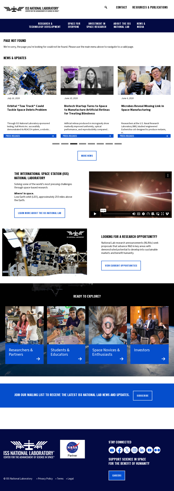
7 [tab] (109, 144)
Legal (71, 478)
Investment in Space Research (96, 25)
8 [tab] (118, 144)
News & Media (141, 25)
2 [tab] (64, 144)
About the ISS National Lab (122, 25)
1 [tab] (55, 144)
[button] (105, 7)
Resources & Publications (150, 7)
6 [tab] (100, 144)
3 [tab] (73, 144)
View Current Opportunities (121, 265)
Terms (60, 478)
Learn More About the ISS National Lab (39, 213)
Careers (116, 475)
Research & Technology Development (45, 25)
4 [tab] (82, 144)
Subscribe (143, 395)
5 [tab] (91, 144)
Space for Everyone (74, 25)
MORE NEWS (87, 155)
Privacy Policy (45, 478)
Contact (121, 7)
